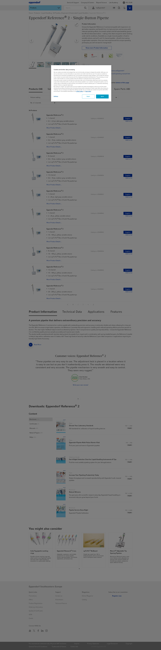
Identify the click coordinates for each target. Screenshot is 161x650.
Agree (102, 96)
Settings (56, 96)
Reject (88, 96)
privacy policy (79, 91)
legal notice (88, 91)
